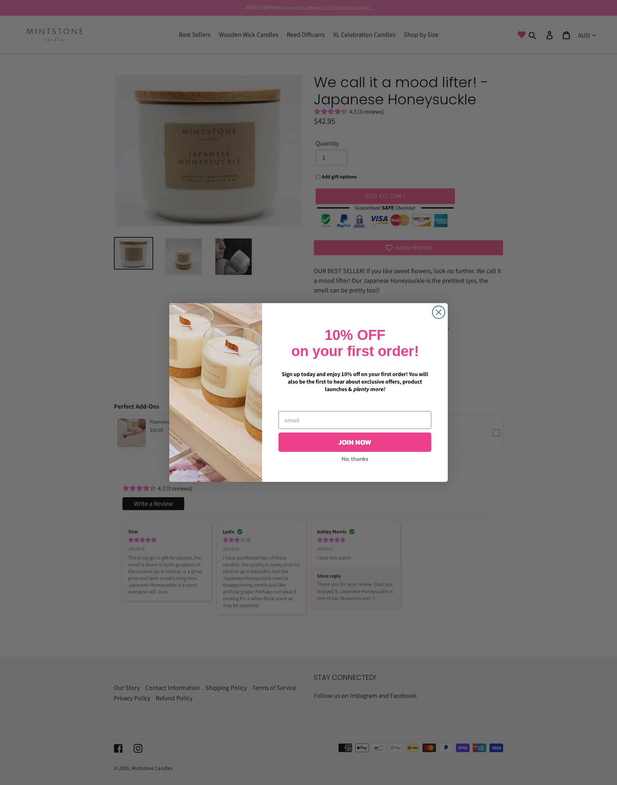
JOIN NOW (354, 442)
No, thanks (355, 458)
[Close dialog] (438, 312)
